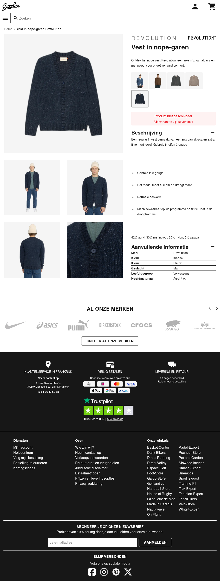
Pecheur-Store (190, 452)
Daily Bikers (156, 452)
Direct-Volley (157, 462)
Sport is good (189, 478)
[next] (217, 309)
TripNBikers (188, 498)
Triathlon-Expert (191, 493)
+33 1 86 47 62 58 (48, 392)
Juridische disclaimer (91, 467)
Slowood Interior (191, 462)
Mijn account (22, 447)
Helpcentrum (23, 452)
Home (8, 29)
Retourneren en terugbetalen (97, 462)
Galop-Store (156, 478)
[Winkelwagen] (212, 6)
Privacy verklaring (88, 483)
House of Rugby (159, 493)
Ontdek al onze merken (110, 340)
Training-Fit (187, 483)
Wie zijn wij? (84, 447)
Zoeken (25, 18)
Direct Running (158, 457)
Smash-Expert (189, 467)
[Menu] (5, 18)
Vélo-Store (187, 503)
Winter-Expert (189, 509)
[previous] (210, 309)
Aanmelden (155, 542)
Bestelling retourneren (30, 462)
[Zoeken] (15, 18)
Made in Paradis (159, 503)
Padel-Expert (189, 447)
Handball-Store (158, 488)
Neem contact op (48, 378)
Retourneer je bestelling (172, 381)
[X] (128, 573)
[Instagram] (104, 573)
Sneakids (186, 473)
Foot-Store (155, 473)
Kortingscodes (24, 467)
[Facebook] (92, 573)
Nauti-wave (156, 509)
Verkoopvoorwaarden (91, 457)
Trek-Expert (187, 488)
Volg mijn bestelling (28, 457)
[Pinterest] (116, 573)
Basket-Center (158, 447)
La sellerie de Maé (161, 498)
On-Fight (153, 514)
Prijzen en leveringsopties (95, 478)
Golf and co (156, 483)
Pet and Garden (191, 457)
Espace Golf (156, 467)
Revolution (154, 37)
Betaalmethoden (87, 473)
